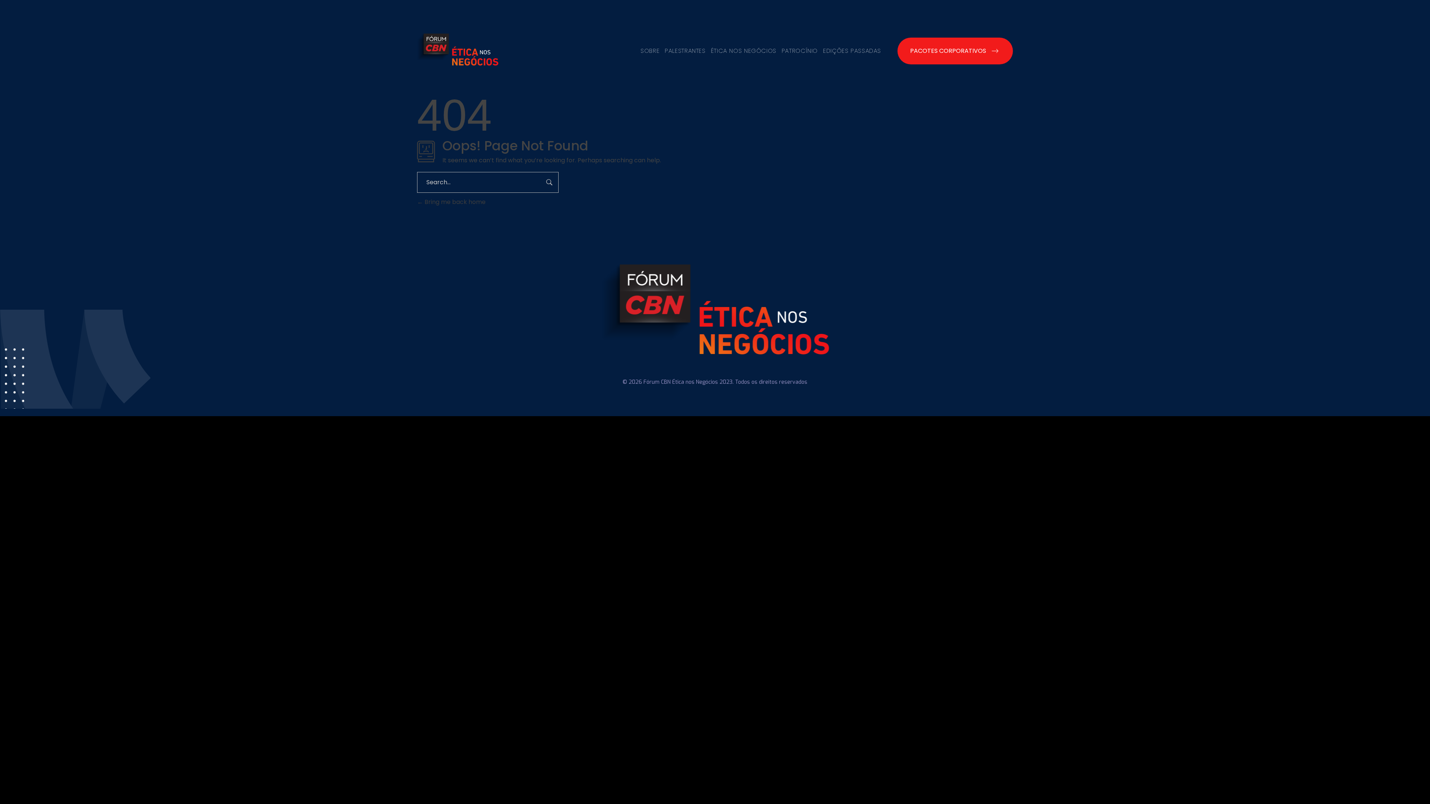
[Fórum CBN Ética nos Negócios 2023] (457, 50)
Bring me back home (454, 202)
